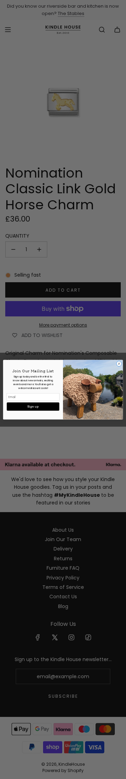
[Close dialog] (118, 363)
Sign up (33, 406)
